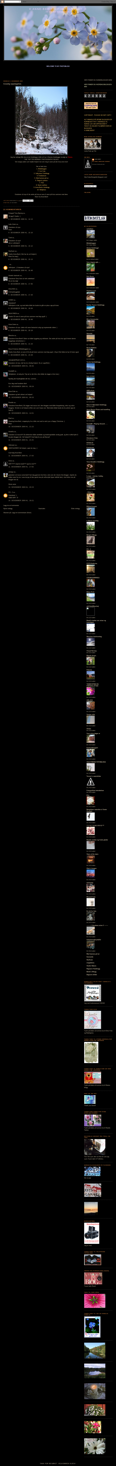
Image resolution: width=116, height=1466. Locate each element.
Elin (88, 795)
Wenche (11, 335)
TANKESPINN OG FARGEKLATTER (93, 685)
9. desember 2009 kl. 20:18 (20, 330)
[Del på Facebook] (30, 201)
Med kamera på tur (93, 954)
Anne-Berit (97, 159)
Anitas (89, 729)
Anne (10, 461)
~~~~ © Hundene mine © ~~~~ (97, 925)
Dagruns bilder (92, 974)
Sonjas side (91, 714)
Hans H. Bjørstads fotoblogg (96, 405)
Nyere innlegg (7, 508)
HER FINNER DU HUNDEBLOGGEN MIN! (98, 80)
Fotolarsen (90, 447)
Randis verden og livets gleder (97, 840)
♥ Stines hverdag (92, 521)
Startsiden (41, 508)
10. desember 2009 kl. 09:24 (21, 386)
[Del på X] (28, 201)
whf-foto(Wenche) (93, 606)
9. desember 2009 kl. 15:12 (20, 246)
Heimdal (89, 333)
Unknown (11, 445)
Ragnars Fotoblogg (93, 969)
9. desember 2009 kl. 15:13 (20, 259)
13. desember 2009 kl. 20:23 (21, 487)
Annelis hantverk (13, 275)
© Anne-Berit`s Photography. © (58, 9)
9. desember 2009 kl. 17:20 (20, 295)
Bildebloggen (91, 243)
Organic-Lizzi (91, 291)
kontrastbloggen (92, 748)
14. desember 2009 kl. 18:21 (21, 500)
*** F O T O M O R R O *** (95, 825)
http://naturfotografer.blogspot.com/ (95, 177)
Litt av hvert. (13, 202)
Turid (10, 237)
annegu (10, 472)
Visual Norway (92, 651)
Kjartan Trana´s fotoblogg (95, 305)
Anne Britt (11, 289)
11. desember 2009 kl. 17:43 (21, 456)
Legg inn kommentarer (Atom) (21, 512)
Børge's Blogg (92, 535)
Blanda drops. (91, 655)
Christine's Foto (92, 438)
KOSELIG (90, 443)
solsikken (90, 229)
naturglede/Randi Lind (15, 360)
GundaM (11, 371)
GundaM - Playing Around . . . (97, 424)
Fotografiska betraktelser (95, 790)
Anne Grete (12, 324)
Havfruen (11, 251)
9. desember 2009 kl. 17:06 (20, 284)
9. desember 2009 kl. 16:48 (20, 270)
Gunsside (90, 957)
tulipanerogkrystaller (94, 940)
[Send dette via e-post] (24, 201)
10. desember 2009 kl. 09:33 (21, 397)
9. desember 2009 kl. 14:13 (20, 219)
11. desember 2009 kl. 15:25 (21, 440)
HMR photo (90, 390)
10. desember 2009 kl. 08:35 (21, 366)
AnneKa (11, 431)
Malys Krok (90, 592)
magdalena (90, 963)
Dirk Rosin (90, 276)
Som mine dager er (93, 733)
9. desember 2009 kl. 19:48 (20, 319)
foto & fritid (90, 376)
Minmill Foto (91, 897)
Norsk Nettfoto (92, 348)
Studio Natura (91, 966)
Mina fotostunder (92, 319)
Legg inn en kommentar (11, 505)
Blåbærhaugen (92, 506)
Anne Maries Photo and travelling (98, 409)
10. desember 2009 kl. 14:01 (21, 413)
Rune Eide (11, 391)
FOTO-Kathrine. (92, 563)
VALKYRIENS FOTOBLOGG (96, 762)
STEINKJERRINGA (93, 578)
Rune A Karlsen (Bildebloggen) (18, 349)
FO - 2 (10, 492)
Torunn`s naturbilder (94, 776)
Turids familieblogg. (94, 362)
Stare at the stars (92, 854)
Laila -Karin (12, 224)
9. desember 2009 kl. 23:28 (20, 355)
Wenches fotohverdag (94, 636)
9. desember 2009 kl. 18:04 (20, 308)
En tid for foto (91, 911)
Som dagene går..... (93, 262)
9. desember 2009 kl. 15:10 (20, 232)
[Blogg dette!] (26, 201)
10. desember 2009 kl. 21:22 (21, 426)
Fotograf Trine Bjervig (15, 213)
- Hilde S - (90, 492)
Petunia (89, 670)
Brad (10, 418)
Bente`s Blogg (91, 972)
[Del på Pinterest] (32, 201)
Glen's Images (92, 868)
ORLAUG (90, 700)
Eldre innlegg (75, 508)
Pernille (10, 402)
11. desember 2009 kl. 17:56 (21, 467)
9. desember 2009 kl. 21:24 (20, 344)
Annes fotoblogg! (93, 248)
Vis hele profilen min (98, 164)
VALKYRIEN (12, 313)
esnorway (90, 882)
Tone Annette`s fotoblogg (95, 462)
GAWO (10, 300)
